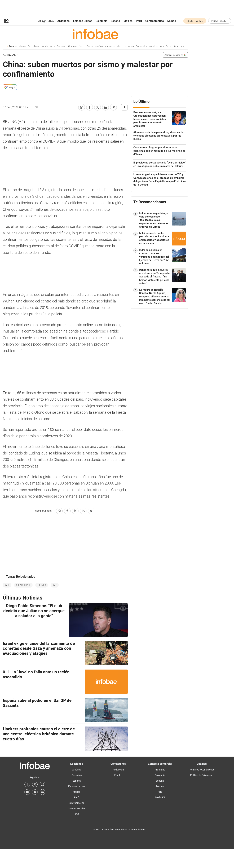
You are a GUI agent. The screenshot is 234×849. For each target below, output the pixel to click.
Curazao (61, 46)
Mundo (171, 21)
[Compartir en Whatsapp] (81, 107)
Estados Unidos (82, 21)
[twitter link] (35, 784)
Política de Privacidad (201, 775)
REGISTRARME (195, 20)
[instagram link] (42, 784)
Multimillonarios (125, 46)
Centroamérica (154, 21)
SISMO (42, 585)
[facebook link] (27, 784)
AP (54, 585)
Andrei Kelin (48, 46)
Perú (139, 21)
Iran (162, 46)
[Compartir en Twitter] (97, 107)
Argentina (63, 21)
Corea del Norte (76, 46)
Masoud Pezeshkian (29, 46)
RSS (76, 814)
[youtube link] (27, 792)
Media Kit (160, 797)
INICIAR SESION (219, 20)
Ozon (168, 46)
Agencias (9, 54)
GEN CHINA (23, 585)
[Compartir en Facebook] (89, 107)
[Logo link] (95, 34)
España (115, 21)
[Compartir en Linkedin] (105, 107)
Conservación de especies (100, 46)
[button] (6, 21)
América (76, 769)
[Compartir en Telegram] (113, 107)
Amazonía (179, 46)
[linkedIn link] (42, 792)
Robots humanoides (146, 46)
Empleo (118, 775)
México (128, 21)
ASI (7, 585)
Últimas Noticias (76, 808)
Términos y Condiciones (201, 769)
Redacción (118, 769)
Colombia (101, 21)
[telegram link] (35, 792)
